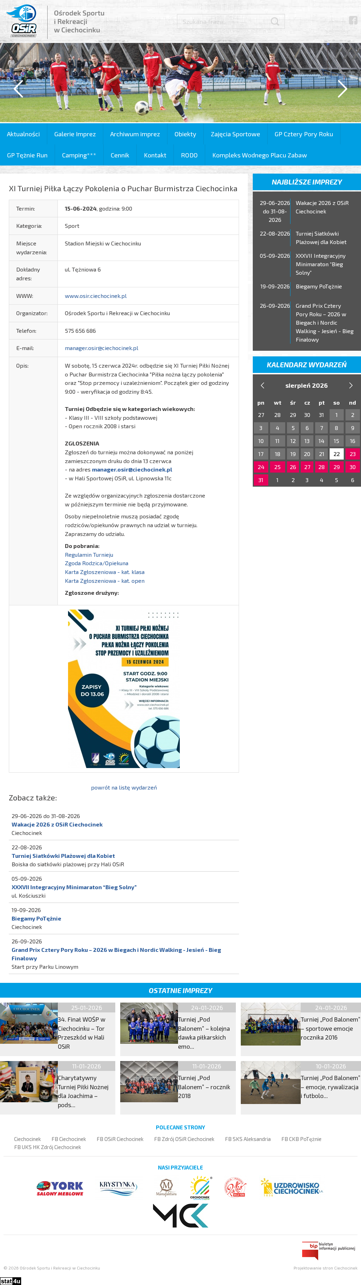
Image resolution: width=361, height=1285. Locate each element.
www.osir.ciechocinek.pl (96, 295)
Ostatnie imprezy (180, 990)
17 (260, 453)
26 (293, 466)
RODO (189, 155)
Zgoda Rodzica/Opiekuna (96, 563)
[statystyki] (10, 1280)
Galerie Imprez (75, 134)
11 (277, 440)
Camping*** (79, 155)
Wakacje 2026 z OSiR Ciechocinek (57, 824)
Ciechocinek (27, 1139)
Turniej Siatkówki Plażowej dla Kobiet (63, 855)
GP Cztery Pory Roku (304, 134)
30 (353, 466)
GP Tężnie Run (27, 155)
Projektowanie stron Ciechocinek (325, 1267)
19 (293, 453)
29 (337, 466)
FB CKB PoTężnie (301, 1139)
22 (337, 453)
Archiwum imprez (135, 134)
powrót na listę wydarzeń (124, 787)
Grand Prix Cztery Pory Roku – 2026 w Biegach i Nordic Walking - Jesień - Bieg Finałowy (325, 322)
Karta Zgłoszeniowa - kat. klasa (105, 571)
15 (336, 440)
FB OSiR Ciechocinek (120, 1139)
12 (293, 440)
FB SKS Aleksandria (248, 1139)
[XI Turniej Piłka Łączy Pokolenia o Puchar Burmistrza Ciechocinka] (124, 688)
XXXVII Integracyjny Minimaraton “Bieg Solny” (74, 887)
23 (353, 453)
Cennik (120, 155)
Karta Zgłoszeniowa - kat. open (105, 580)
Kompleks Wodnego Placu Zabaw (259, 155)
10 (261, 440)
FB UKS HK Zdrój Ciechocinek (47, 1147)
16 (352, 440)
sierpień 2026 (307, 385)
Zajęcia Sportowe (235, 134)
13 (307, 440)
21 (321, 453)
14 (321, 440)
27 (307, 466)
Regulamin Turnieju (89, 554)
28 (321, 466)
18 (277, 453)
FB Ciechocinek (68, 1139)
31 (260, 479)
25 (277, 466)
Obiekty (185, 134)
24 (261, 466)
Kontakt (155, 155)
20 (307, 453)
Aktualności (23, 134)
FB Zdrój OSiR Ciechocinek (184, 1139)
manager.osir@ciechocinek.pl (101, 347)
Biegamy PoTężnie (36, 918)
